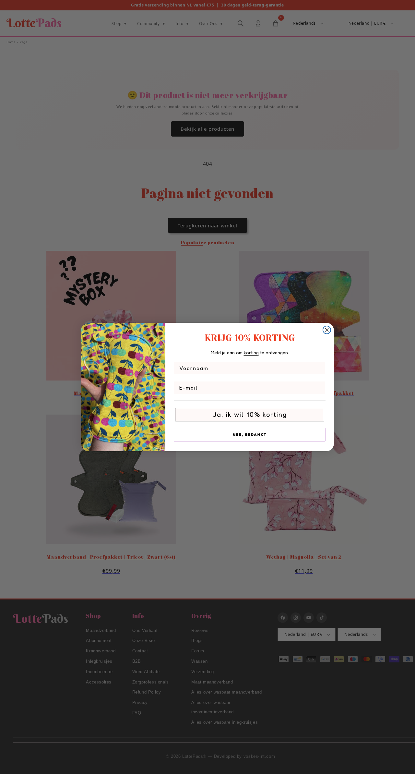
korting (251, 352)
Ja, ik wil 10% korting (250, 414)
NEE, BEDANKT (250, 434)
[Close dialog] (327, 330)
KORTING (274, 338)
